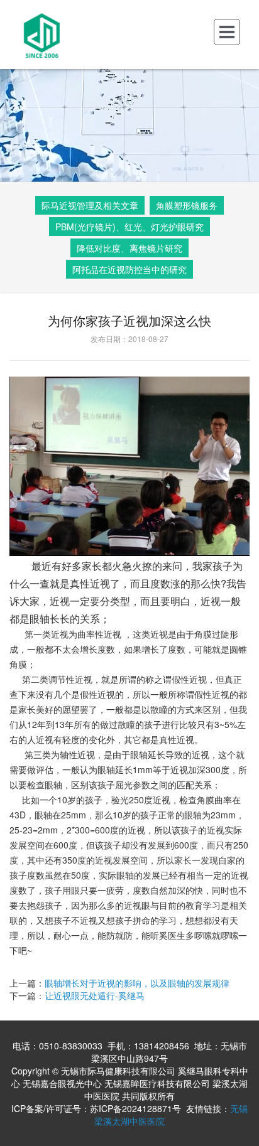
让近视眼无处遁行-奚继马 (95, 995)
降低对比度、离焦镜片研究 (129, 248)
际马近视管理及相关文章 (89, 205)
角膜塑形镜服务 (187, 205)
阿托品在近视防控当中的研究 (129, 269)
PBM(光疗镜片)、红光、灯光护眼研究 (129, 226)
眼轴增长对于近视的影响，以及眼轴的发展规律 (137, 983)
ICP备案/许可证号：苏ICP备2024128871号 (96, 1108)
